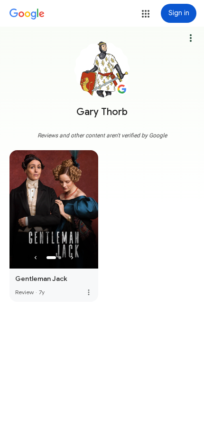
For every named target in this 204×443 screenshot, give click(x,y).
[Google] (27, 14)
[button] (145, 13)
